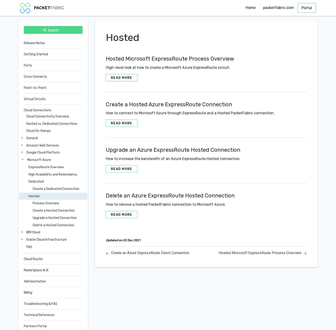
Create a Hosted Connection (54, 211)
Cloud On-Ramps (38, 131)
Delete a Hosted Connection (53, 225)
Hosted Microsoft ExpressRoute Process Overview (170, 59)
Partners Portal (35, 326)
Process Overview (46, 203)
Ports (28, 65)
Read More (121, 78)
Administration (35, 281)
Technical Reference (39, 315)
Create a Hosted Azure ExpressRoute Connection (169, 104)
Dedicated (36, 182)
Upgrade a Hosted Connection (55, 218)
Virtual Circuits (35, 99)
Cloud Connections (37, 110)
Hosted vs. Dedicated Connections (51, 124)
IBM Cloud (33, 232)
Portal (306, 8)
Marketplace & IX (36, 270)
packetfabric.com (278, 7)
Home (251, 7)
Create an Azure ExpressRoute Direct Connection (150, 253)
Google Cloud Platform (43, 153)
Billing (28, 293)
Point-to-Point (35, 88)
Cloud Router (33, 259)
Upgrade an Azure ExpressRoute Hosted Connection (173, 150)
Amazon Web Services (42, 145)
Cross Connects (35, 77)
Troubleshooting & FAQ (40, 304)
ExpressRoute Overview (46, 167)
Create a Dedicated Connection (56, 189)
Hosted (34, 196)
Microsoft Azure (39, 160)
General (32, 138)
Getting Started (36, 54)
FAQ (29, 247)
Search (53, 30)
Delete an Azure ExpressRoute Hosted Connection (170, 195)
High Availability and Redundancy (53, 174)
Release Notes (34, 43)
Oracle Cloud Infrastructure (46, 240)
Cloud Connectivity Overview (47, 116)
